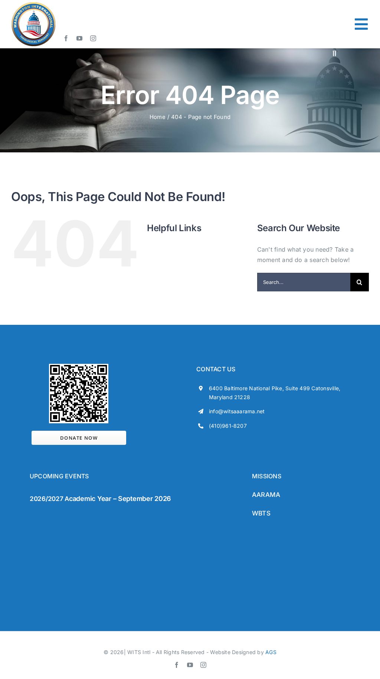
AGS (270, 652)
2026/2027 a (49, 498)
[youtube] (79, 38)
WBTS (261, 513)
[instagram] (93, 38)
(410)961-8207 (228, 426)
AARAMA (266, 494)
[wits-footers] (59, 513)
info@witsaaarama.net (237, 411)
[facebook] (66, 38)
